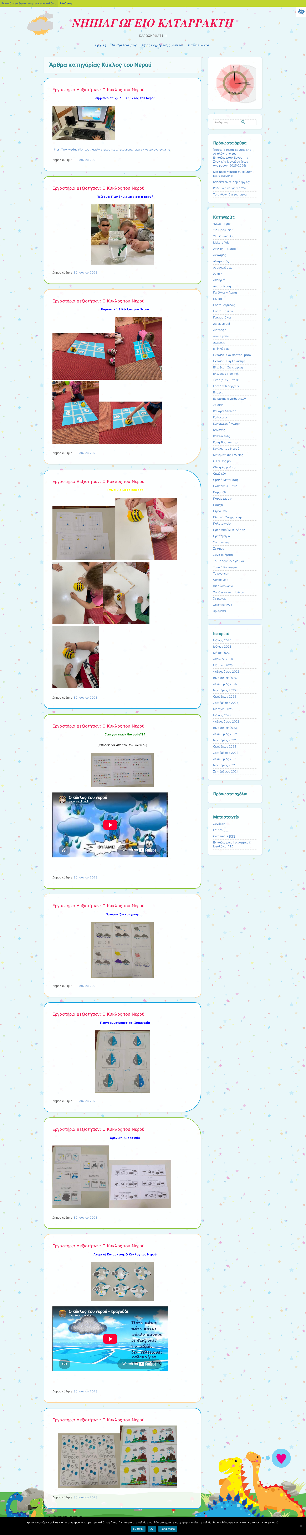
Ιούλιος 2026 (222, 640)
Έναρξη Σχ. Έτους (226, 380)
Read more (167, 1528)
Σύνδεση (66, 3)
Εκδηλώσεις (221, 348)
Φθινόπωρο (220, 579)
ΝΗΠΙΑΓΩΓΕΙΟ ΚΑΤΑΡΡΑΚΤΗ (153, 22)
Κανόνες (219, 430)
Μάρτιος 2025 (223, 709)
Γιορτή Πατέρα (223, 311)
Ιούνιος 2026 (222, 646)
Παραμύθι (219, 492)
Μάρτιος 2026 (223, 665)
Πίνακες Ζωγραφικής (228, 517)
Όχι (152, 1528)
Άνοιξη (217, 273)
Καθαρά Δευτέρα (224, 411)
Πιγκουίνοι (220, 511)
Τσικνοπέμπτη (222, 573)
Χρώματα (219, 611)
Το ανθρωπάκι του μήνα (230, 194)
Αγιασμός (219, 255)
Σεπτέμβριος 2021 (225, 771)
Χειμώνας (219, 598)
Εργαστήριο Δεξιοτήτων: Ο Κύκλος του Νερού (98, 89)
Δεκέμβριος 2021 (225, 759)
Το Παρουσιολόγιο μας (229, 561)
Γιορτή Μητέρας (224, 305)
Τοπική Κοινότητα (225, 567)
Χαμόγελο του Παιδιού (228, 592)
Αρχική (100, 45)
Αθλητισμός (221, 261)
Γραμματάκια (222, 317)
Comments (224, 836)
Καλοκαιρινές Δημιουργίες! (231, 182)
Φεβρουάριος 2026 (226, 671)
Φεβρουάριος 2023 (226, 721)
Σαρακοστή (221, 542)
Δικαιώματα (221, 336)
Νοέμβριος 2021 (224, 765)
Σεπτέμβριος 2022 (225, 752)
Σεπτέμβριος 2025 (225, 702)
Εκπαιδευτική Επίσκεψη (229, 361)
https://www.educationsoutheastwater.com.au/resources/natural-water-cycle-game (111, 149)
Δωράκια (219, 342)
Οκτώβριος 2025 (224, 696)
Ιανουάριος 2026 (225, 677)
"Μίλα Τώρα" (222, 223)
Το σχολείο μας (124, 45)
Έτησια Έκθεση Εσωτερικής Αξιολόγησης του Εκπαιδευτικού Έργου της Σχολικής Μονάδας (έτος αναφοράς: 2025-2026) (232, 157)
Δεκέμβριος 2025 (225, 684)
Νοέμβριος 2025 (224, 690)
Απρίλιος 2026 (223, 659)
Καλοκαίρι (220, 417)
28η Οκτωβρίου (223, 236)
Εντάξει (138, 1528)
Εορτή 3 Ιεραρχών (226, 386)
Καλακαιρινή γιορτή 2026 (230, 188)
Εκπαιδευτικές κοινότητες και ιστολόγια (28, 3)
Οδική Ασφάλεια (224, 467)
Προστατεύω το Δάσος (229, 529)
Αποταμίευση (222, 286)
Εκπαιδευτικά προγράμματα (232, 355)
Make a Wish (222, 242)
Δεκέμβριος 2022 (225, 734)
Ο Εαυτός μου (223, 461)
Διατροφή (219, 330)
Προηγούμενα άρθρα (65, 1516)
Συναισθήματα (223, 554)
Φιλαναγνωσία (223, 586)
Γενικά (217, 298)
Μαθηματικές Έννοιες (228, 455)
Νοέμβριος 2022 (224, 740)
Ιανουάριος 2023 (225, 727)
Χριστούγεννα (223, 604)
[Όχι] (301, 1526)
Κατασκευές (221, 436)
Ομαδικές (219, 473)
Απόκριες (219, 280)
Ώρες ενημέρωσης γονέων (162, 45)
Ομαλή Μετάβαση (225, 479)
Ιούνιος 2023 (222, 715)
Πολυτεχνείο (222, 523)
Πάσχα (218, 504)
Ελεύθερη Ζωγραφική (228, 367)
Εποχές (218, 392)
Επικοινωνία (198, 45)
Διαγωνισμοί (221, 323)
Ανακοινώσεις (222, 267)
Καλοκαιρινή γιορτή (226, 423)
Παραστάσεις (222, 498)
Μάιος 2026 (221, 652)
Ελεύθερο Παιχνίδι (226, 373)
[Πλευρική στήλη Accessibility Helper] (301, 12)
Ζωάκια (218, 405)
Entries (221, 830)
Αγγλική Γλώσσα (224, 248)
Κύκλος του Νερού (226, 448)
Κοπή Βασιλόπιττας (226, 442)
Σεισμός (218, 548)
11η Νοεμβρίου (223, 230)
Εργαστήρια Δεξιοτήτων (229, 398)
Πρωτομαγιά (221, 536)
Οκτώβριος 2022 (224, 746)
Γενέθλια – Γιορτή (225, 292)
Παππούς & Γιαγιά (225, 486)
